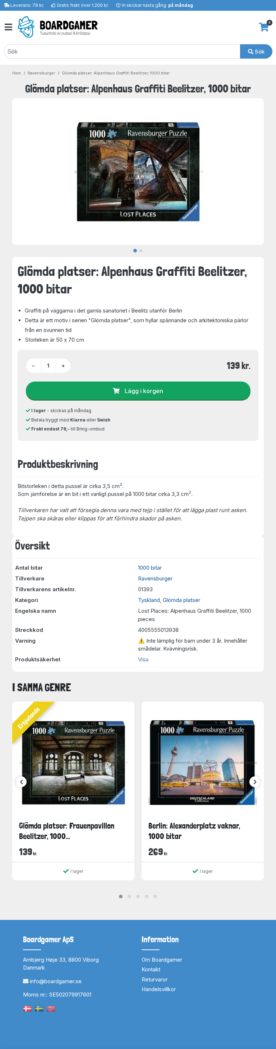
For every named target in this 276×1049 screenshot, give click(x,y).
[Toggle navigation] (8, 27)
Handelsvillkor (159, 989)
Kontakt (151, 969)
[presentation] (21, 781)
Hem (16, 73)
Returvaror (154, 979)
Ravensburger (41, 73)
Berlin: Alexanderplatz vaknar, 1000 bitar (194, 831)
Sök (258, 51)
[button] (120, 896)
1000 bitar (150, 567)
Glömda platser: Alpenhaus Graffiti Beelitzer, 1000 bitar (116, 73)
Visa (143, 659)
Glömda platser (181, 600)
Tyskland (149, 600)
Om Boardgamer (162, 959)
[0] (264, 27)
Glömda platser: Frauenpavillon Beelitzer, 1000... (66, 831)
